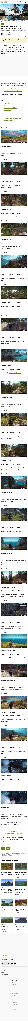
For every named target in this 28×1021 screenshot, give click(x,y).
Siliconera (14, 991)
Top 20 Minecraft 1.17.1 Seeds (19, 910)
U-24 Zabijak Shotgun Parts (11, 88)
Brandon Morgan (18, 896)
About (2, 969)
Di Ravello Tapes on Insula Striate (12, 118)
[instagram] (5, 963)
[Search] (18, 2)
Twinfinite (14, 984)
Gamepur (14, 986)
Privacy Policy (4, 972)
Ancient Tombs (7, 112)
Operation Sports (14, 1000)
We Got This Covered (14, 993)
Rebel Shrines (7, 110)
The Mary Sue (14, 1002)
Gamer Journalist (14, 997)
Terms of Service (4, 970)
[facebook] (12, 963)
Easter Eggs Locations (9, 120)
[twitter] (8, 963)
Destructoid (14, 995)
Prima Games (14, 989)
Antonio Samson (4, 931)
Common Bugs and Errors (10, 108)
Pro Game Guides (14, 982)
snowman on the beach (15, 373)
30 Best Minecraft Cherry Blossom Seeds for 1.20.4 (7, 927)
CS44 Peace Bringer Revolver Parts (13, 91)
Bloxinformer (14, 1008)
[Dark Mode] (20, 2)
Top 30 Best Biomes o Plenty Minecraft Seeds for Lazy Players (20, 891)
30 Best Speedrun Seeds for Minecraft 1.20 (6, 874)
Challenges (7, 103)
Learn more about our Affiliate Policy (7, 855)
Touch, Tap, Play (14, 1004)
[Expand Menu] (23, 2)
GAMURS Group (24, 1013)
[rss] (2, 963)
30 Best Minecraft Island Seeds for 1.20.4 (7, 890)
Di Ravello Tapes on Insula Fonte (12, 116)
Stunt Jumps (7, 105)
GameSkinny (14, 999)
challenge (8, 785)
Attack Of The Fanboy (14, 988)
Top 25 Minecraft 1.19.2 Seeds (19, 927)
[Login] (25, 2)
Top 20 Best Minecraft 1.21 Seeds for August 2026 (21, 874)
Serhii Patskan (4, 877)
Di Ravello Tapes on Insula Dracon (13, 114)
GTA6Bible (14, 1009)
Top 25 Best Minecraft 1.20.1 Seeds (7, 910)
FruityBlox (14, 1006)
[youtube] (15, 963)
